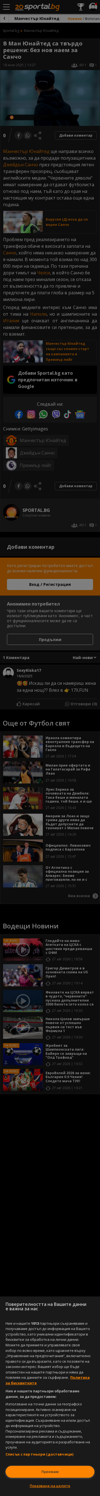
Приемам (50, 1471)
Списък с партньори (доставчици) (39, 1454)
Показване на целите (50, 1485)
